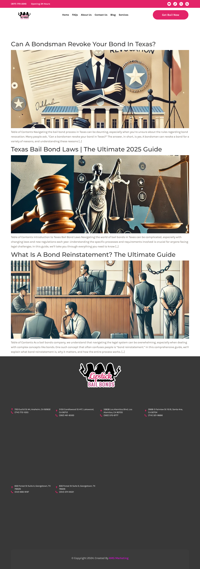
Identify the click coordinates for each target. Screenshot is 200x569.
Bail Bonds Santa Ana (160, 402)
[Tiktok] (175, 4)
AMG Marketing (118, 558)
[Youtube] (169, 4)
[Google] (187, 4)
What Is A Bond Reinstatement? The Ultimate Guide (93, 254)
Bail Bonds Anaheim (25, 402)
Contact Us (101, 14)
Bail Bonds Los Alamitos (117, 402)
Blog (113, 14)
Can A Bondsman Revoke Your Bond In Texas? (83, 44)
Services (123, 14)
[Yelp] (181, 4)
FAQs (75, 14)
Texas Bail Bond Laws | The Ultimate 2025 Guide (86, 149)
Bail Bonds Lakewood (71, 402)
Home (65, 14)
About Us (86, 14)
